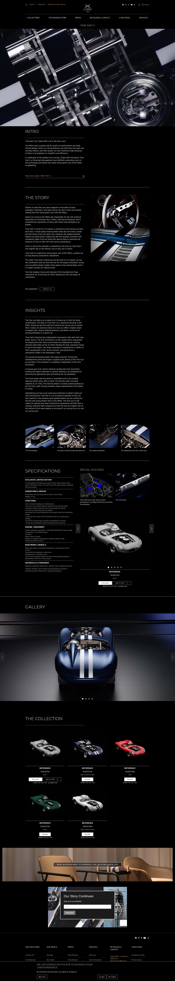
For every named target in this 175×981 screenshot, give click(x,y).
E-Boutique (124, 18)
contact (32, 4)
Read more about (37, 176)
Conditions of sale (138, 955)
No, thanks (112, 977)
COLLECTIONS (33, 18)
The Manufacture (57, 18)
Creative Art (29, 955)
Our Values (50, 960)
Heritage (50, 955)
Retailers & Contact (100, 18)
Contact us (47, 289)
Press (78, 18)
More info (42, 977)
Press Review (72, 960)
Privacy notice (137, 960)
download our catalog (56, 4)
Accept (102, 977)
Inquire (87, 779)
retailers (41, 4)
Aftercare (92, 955)
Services (143, 18)
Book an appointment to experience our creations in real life (87, 865)
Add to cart (120, 583)
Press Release (73, 955)
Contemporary (30, 960)
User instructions (95, 960)
